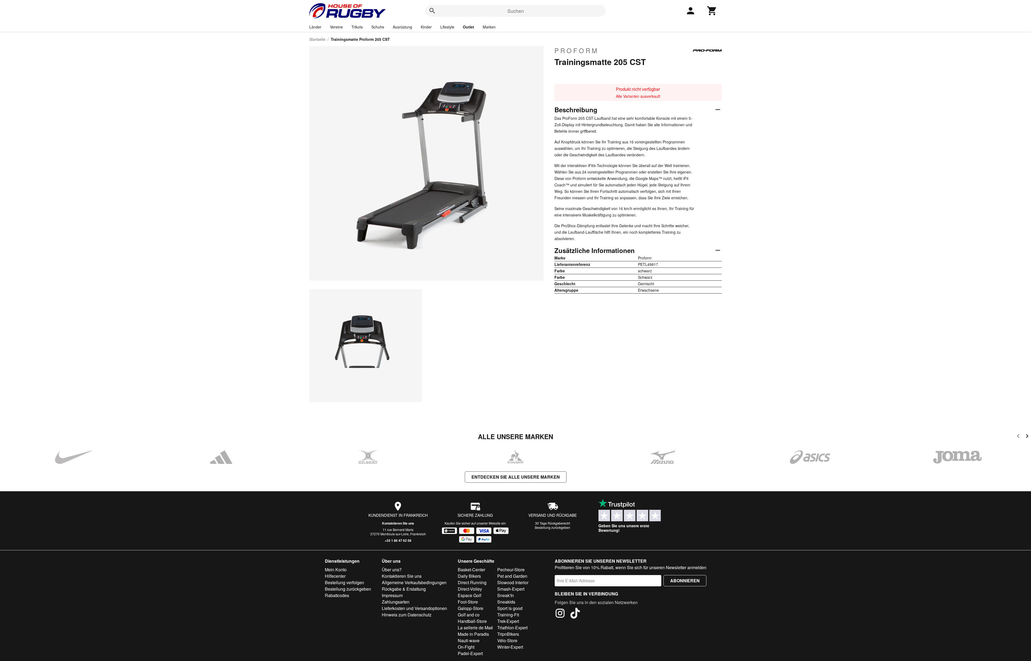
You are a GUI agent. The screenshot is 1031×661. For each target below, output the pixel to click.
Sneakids (506, 602)
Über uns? (392, 569)
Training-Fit (508, 615)
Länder (315, 27)
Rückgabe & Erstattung (404, 589)
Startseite (317, 39)
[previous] (1018, 437)
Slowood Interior (512, 582)
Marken (489, 27)
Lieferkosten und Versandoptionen (414, 608)
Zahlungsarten (395, 602)
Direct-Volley (470, 589)
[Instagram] (560, 614)
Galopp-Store (470, 608)
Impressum (392, 595)
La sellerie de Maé (475, 627)
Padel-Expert (470, 653)
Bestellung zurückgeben (552, 527)
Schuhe (377, 27)
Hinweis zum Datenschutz (406, 615)
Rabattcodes (337, 595)
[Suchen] (432, 11)
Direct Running (472, 582)
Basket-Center (471, 569)
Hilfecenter (335, 576)
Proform (576, 50)
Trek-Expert (508, 621)
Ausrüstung (402, 27)
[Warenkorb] (712, 10)
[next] (1027, 437)
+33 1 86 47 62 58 (398, 540)
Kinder (426, 27)
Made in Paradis (473, 634)
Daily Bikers (469, 576)
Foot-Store (468, 602)
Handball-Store (472, 621)
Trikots (357, 27)
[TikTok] (575, 614)
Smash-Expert (510, 589)
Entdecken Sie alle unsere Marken (515, 477)
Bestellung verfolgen (344, 582)
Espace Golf (469, 595)
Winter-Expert (510, 647)
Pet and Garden (512, 576)
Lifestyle (447, 27)
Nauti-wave (469, 640)
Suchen (515, 10)
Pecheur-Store (511, 569)
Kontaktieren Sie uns (398, 523)
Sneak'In (505, 595)
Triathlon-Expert (512, 627)
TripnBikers (508, 634)
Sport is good (509, 608)
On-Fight (466, 647)
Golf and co (469, 615)
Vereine (336, 27)
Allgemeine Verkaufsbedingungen (414, 582)
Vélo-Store (507, 640)
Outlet (468, 27)
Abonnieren (685, 580)
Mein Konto (336, 569)
